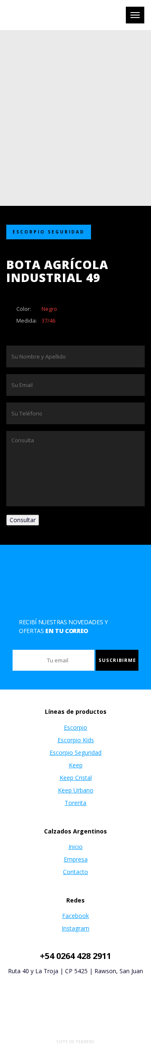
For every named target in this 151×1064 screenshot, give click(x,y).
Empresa (76, 859)
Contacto (75, 872)
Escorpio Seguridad (75, 752)
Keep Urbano (76, 790)
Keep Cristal (76, 778)
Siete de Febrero (75, 1041)
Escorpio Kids (75, 740)
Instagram (75, 928)
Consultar (23, 520)
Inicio (75, 847)
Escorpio (75, 727)
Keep (76, 765)
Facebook (75, 916)
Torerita (75, 803)
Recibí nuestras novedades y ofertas (63, 626)
